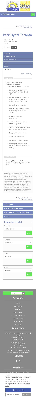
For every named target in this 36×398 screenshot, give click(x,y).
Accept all (26, 394)
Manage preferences (13, 394)
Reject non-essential (18, 390)
